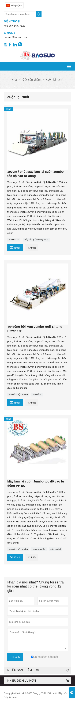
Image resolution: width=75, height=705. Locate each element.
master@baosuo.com (16, 37)
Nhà (14, 79)
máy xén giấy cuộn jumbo (36, 239)
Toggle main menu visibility (69, 66)
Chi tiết (32, 247)
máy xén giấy (39, 549)
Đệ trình (15, 657)
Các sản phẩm (31, 79)
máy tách (37, 394)
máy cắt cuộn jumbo (18, 394)
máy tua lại (14, 239)
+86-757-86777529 (14, 25)
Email (15, 247)
